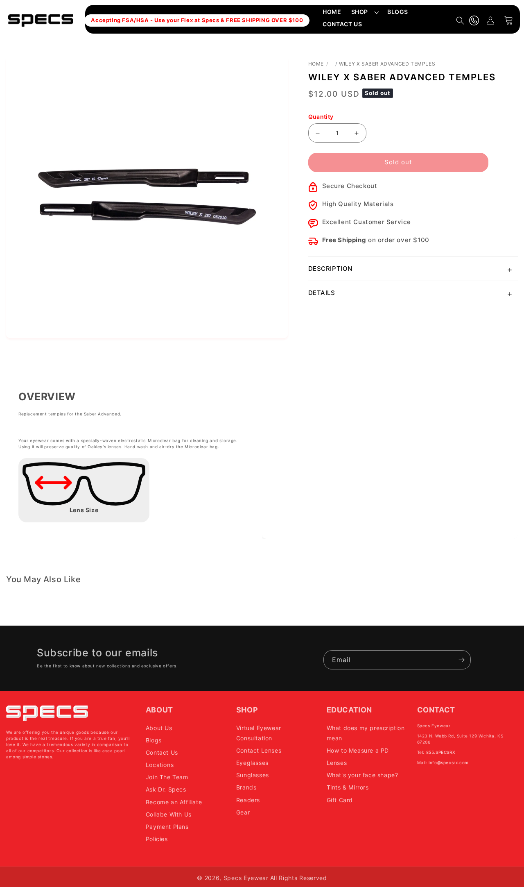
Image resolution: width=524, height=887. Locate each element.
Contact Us (162, 752)
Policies (157, 838)
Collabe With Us (169, 814)
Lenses (337, 762)
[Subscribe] (461, 659)
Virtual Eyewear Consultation (258, 733)
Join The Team (167, 777)
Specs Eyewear (246, 877)
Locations (160, 764)
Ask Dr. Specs (166, 789)
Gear (243, 812)
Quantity (321, 116)
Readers (248, 799)
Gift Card (340, 799)
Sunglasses (252, 774)
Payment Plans (167, 826)
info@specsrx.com (449, 762)
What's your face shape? (362, 774)
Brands (246, 787)
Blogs (154, 740)
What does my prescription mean (366, 733)
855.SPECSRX (440, 752)
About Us (159, 727)
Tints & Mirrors (348, 787)
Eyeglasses (252, 762)
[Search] (460, 20)
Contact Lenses (258, 750)
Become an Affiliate (174, 802)
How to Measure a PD (358, 750)
